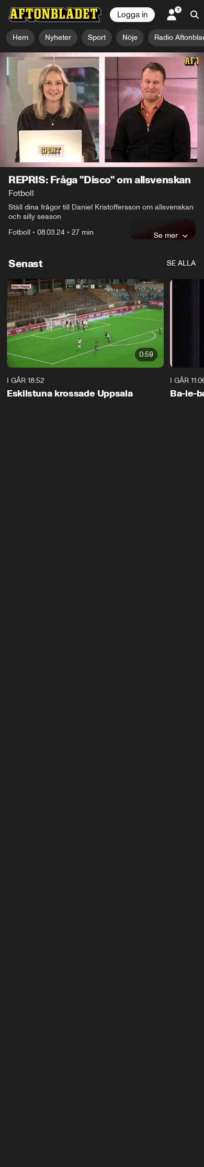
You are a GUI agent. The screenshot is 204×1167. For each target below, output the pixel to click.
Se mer (166, 235)
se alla (181, 263)
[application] (102, 109)
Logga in (132, 14)
